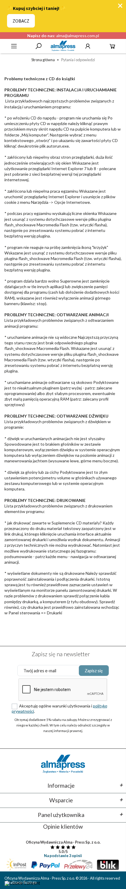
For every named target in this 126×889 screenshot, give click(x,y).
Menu (14, 46)
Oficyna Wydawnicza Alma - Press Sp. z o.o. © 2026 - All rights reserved (62, 878)
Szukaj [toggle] (38, 46)
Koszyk (112, 46)
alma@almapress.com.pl (77, 35)
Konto (88, 46)
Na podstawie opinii (63, 855)
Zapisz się (94, 670)
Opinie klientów (63, 826)
